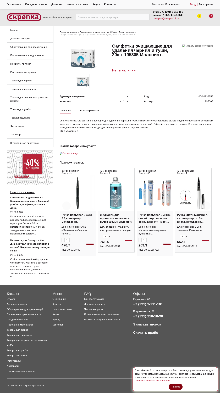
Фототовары (14, 360)
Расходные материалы (20, 324)
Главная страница (69, 32)
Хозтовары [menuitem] (16, 134)
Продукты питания (17, 319)
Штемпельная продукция (21, 371)
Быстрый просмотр (78, 209)
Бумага (11, 298)
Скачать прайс (145, 332)
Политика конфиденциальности (102, 319)
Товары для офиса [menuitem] (21, 80)
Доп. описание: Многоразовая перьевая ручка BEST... (152, 230)
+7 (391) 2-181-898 (172, 15)
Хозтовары (13, 365)
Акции (96, 4)
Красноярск (172, 4)
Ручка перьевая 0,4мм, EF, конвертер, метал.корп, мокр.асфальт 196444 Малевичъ (77, 219)
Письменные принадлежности (94, 32)
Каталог (56, 304)
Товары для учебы (17, 350)
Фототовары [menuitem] (17, 126)
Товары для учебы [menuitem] (20, 109)
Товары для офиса (17, 329)
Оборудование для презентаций (25, 309)
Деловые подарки (17, 304)
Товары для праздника (19, 335)
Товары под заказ (17, 355)
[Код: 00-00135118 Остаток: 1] (193, 193)
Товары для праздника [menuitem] (23, 89)
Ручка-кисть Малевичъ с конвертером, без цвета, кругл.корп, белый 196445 (192, 219)
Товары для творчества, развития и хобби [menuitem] (29, 99)
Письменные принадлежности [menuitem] (27, 55)
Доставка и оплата (94, 304)
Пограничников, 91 (143, 311)
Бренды (56, 319)
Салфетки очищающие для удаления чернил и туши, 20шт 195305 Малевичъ (97, 34)
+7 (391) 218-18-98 (148, 316)
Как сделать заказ (36, 4)
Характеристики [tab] (89, 110)
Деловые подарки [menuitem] (20, 38)
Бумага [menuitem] (14, 30)
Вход (193, 4)
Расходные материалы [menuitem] (23, 72)
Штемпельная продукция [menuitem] (24, 143)
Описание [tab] (65, 110)
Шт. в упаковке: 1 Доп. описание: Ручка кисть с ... (192, 228)
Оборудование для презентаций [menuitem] (28, 47)
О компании (14, 4)
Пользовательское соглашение (101, 314)
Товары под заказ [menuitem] (20, 117)
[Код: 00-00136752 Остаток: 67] (155, 193)
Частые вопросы (93, 309)
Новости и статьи (77, 4)
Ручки (114, 32)
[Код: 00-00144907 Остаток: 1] (78, 193)
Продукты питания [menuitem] (20, 63)
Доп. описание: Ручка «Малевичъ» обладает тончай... (74, 230)
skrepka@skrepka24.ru (166, 18)
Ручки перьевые (127, 32)
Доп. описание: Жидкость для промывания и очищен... (116, 228)
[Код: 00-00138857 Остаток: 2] (116, 193)
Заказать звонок (147, 324)
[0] (207, 17)
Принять (175, 386)
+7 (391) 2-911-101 (172, 11)
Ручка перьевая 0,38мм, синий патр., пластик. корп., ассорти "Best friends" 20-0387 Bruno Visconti (155, 219)
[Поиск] (146, 17)
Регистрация (206, 4)
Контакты (110, 4)
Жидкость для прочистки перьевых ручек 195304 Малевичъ (116, 218)
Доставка (57, 4)
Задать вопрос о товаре (199, 45)
